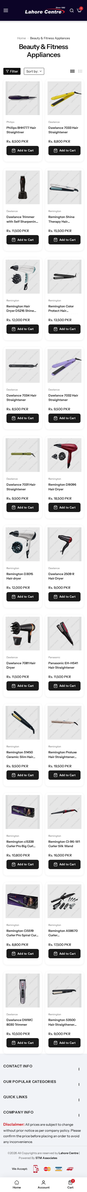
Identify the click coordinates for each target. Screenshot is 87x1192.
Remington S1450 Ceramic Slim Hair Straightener (19, 755)
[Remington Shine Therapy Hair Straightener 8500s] (65, 187)
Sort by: (32, 71)
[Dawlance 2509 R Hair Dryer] (65, 544)
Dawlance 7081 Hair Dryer (20, 665)
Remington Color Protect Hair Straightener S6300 (63, 309)
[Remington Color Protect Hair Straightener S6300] (65, 277)
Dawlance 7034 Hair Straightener (21, 397)
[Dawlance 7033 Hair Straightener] (65, 98)
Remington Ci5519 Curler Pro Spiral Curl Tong (21, 934)
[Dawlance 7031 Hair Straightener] (23, 455)
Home (21, 38)
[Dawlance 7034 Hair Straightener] (23, 366)
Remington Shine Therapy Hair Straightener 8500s (62, 220)
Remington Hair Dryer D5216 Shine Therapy (20, 309)
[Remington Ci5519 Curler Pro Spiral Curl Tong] (23, 901)
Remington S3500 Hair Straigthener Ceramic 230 (61, 1023)
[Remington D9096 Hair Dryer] (65, 455)
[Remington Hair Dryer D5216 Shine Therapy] (23, 277)
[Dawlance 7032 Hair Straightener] (65, 366)
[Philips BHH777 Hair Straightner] (23, 98)
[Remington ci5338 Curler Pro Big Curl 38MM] (23, 812)
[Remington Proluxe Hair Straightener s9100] (65, 723)
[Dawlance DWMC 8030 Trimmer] (23, 990)
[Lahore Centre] (45, 10)
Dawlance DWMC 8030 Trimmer (19, 1022)
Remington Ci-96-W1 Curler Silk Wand (64, 844)
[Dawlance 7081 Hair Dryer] (23, 634)
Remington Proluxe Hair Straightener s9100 (62, 755)
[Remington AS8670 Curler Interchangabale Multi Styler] (65, 901)
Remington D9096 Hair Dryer (62, 487)
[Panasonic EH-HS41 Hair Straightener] (65, 634)
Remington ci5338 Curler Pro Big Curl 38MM (20, 844)
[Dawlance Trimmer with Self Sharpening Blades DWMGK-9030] (23, 187)
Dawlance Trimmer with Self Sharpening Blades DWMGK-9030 (22, 220)
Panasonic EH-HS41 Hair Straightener (63, 665)
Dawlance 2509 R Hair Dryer (61, 576)
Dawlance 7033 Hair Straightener (63, 130)
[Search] (72, 10)
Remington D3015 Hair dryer (19, 576)
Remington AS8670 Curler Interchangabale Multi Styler (63, 934)
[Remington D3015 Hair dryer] (23, 544)
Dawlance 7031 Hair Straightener (20, 487)
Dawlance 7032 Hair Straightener (63, 397)
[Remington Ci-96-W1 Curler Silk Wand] (65, 812)
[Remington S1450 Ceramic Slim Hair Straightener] (23, 723)
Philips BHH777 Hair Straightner (21, 130)
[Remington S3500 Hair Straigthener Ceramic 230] (65, 990)
